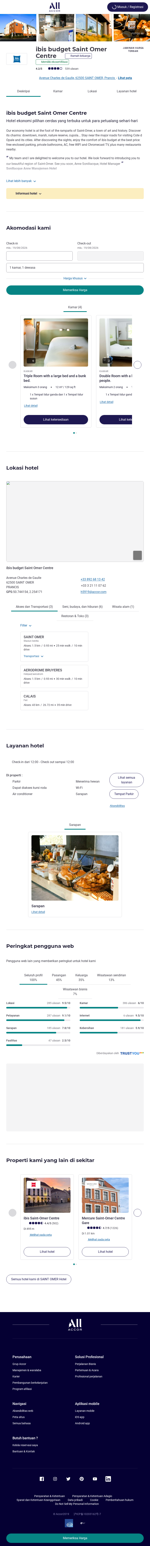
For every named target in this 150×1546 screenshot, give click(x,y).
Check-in (16, 245)
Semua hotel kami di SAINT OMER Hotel (38, 1279)
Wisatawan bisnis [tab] (75, 991)
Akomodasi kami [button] (28, 228)
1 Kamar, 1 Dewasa (22, 267)
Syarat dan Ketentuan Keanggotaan (38, 1500)
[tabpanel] (75, 375)
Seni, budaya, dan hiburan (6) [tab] (82, 607)
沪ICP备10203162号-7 (87, 1514)
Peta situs (18, 1417)
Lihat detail (38, 911)
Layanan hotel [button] (25, 746)
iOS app (79, 1417)
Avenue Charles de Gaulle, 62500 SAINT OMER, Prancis (77, 78)
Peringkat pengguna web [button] (40, 946)
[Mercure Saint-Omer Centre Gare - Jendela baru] (105, 1195)
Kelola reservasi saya (25, 1445)
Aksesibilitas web (22, 1410)
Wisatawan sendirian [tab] (111, 977)
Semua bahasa (21, 1423)
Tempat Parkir (124, 794)
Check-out (87, 245)
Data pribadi (75, 1500)
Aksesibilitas (117, 805)
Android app (82, 1423)
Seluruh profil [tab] (33, 977)
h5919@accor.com (93, 592)
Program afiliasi (22, 1389)
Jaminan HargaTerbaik (133, 49)
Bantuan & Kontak (23, 1451)
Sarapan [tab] (75, 825)
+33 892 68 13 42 (93, 579)
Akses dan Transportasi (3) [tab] (34, 607)
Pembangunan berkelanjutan (30, 1382)
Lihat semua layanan (126, 780)
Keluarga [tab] (81, 977)
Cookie (94, 1500)
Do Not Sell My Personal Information (77, 1503)
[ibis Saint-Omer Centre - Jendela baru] (47, 1195)
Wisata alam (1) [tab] (123, 607)
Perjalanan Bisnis (85, 1364)
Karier (16, 1376)
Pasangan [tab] (59, 977)
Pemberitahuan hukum (119, 1500)
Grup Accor (19, 1364)
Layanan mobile (84, 1410)
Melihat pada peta (40, 1234)
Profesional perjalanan (88, 1376)
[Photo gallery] (75, 27)
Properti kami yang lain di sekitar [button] (50, 1160)
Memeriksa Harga (75, 1538)
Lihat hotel (47, 1252)
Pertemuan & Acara (87, 1370)
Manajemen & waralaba (26, 1370)
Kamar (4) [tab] (75, 307)
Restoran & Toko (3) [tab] (75, 616)
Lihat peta (125, 78)
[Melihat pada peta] (75, 521)
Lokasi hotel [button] (22, 468)
